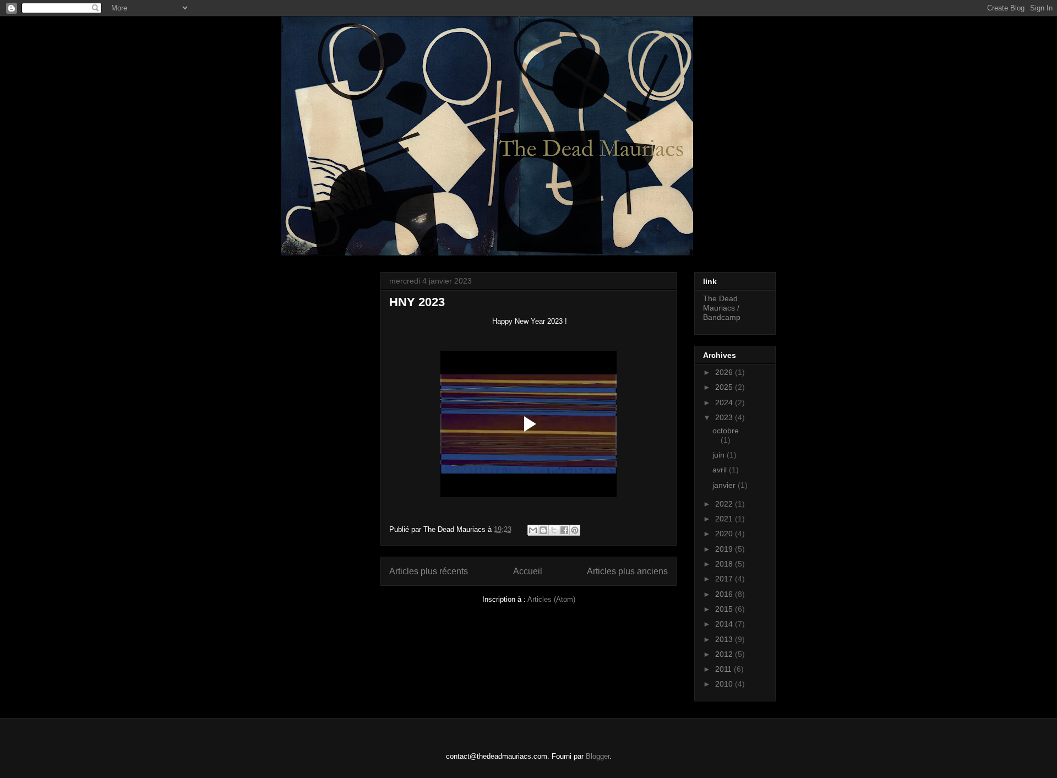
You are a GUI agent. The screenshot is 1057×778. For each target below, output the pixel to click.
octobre (725, 430)
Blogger (597, 756)
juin (719, 454)
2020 (725, 533)
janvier (725, 485)
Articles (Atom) (551, 599)
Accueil (527, 571)
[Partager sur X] (553, 530)
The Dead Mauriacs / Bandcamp (721, 308)
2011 (724, 669)
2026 (725, 372)
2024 (725, 402)
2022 (725, 503)
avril (720, 469)
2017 (725, 578)
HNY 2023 (417, 302)
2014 (725, 623)
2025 (725, 387)
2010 (725, 683)
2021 (725, 518)
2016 (725, 594)
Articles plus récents (428, 571)
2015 (725, 609)
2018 (725, 563)
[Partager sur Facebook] (564, 530)
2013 (725, 639)
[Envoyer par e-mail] (532, 530)
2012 (725, 654)
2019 (725, 549)
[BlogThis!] (543, 530)
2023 (725, 417)
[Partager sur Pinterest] (574, 530)
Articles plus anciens (627, 571)
